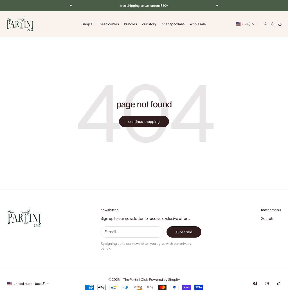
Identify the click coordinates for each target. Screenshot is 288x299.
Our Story (149, 24)
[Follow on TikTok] (278, 283)
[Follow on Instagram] (267, 283)
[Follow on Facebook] (255, 283)
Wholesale (198, 24)
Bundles (130, 24)
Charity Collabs (173, 24)
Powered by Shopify (164, 279)
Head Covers (109, 24)
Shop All (88, 24)
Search (267, 218)
